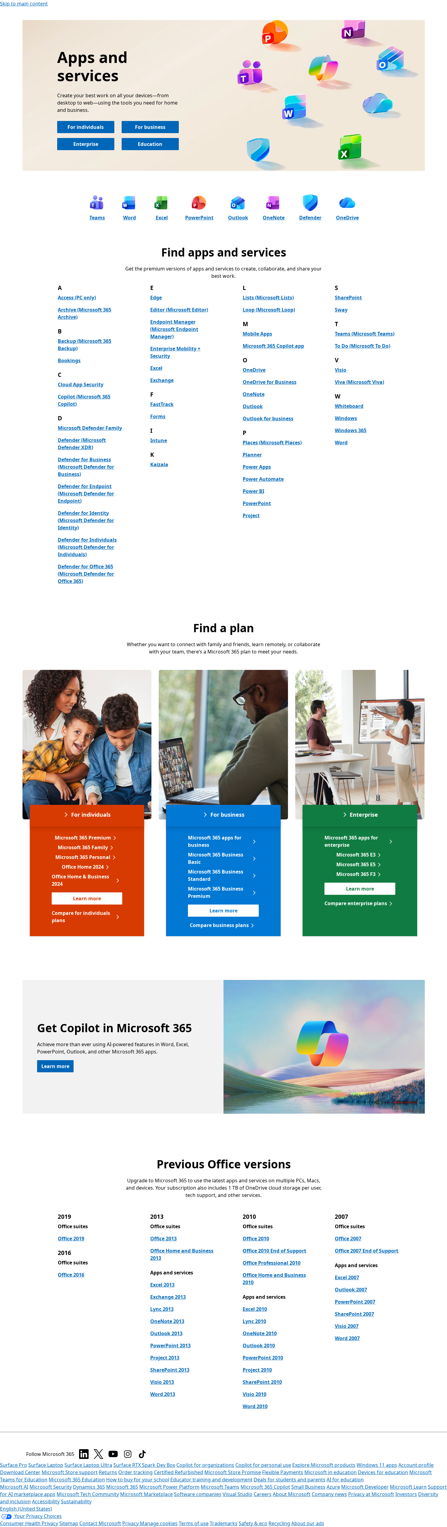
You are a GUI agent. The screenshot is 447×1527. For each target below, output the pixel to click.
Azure (333, 1487)
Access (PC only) (77, 297)
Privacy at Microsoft (371, 1494)
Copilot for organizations (205, 1465)
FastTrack (162, 404)
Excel (162, 217)
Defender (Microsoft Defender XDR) (82, 444)
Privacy (131, 1523)
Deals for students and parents (289, 1479)
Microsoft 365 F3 (356, 874)
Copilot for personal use (263, 1465)
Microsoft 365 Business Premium (215, 892)
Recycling (279, 1523)
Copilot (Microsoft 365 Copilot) (84, 400)
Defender (310, 217)
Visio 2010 (254, 1394)
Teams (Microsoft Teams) (364, 333)
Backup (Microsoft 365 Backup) (84, 345)
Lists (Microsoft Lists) (268, 297)
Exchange (162, 380)
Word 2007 (347, 1338)
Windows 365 (350, 430)
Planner (252, 454)
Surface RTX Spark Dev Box (144, 1465)
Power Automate (263, 479)
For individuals (86, 127)
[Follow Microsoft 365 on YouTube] (113, 1454)
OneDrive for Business (269, 382)
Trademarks (223, 1523)
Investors (406, 1494)
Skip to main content (24, 3)
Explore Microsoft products (323, 1465)
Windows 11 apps (377, 1465)
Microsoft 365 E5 (356, 864)
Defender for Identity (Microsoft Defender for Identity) (86, 520)
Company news (329, 1494)
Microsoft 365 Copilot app (273, 346)
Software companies (197, 1494)
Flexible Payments (282, 1472)
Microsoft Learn (408, 1487)
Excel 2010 (255, 1309)
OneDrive (347, 217)
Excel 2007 (347, 1277)
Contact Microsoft (100, 1523)
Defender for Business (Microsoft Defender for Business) (86, 466)
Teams (97, 217)
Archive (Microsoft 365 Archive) (84, 313)
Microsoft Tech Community (88, 1494)
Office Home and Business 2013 (181, 1254)
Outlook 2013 (166, 1333)
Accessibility (46, 1501)
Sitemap (68, 1523)
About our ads (307, 1523)
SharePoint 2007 (354, 1314)
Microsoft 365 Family (83, 847)
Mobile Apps (257, 333)
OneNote (274, 217)
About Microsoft (291, 1494)
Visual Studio (237, 1494)
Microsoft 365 (122, 1487)
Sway (341, 309)
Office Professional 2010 (271, 1263)
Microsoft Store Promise (232, 1472)
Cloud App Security (80, 384)
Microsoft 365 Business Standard (215, 875)
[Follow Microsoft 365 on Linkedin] (84, 1454)
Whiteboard (349, 406)
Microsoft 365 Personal (82, 857)
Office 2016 (71, 1274)
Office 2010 (256, 1238)
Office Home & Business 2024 (80, 880)
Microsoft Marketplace (146, 1494)
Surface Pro (13, 1465)
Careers (263, 1494)
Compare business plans (219, 925)
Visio (340, 370)
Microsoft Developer (365, 1487)
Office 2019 (71, 1238)
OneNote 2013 (167, 1321)
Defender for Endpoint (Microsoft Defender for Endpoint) (86, 493)
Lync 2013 (162, 1309)
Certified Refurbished (178, 1472)
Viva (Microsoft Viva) (359, 382)
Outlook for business (268, 418)
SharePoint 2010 (262, 1382)
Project (251, 515)
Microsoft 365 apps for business (214, 841)
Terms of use (194, 1523)
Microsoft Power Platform (169, 1487)
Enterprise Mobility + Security (175, 352)
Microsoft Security (50, 1487)
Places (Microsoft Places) (272, 442)
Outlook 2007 (351, 1289)
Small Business (308, 1487)
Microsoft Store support (70, 1472)
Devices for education (383, 1472)
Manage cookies (159, 1523)
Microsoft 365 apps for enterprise (351, 841)
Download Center (20, 1472)
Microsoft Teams (220, 1487)
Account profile (416, 1465)
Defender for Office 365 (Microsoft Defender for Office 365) (86, 573)
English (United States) (26, 1508)
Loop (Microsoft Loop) (269, 309)
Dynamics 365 (89, 1487)
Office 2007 (348, 1238)
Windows (346, 418)
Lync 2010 (254, 1321)
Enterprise (85, 144)
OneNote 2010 (260, 1333)
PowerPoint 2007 (355, 1301)
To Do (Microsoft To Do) (362, 346)
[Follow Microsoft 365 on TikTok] (142, 1454)
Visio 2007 (347, 1326)
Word (129, 217)
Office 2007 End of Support (366, 1250)
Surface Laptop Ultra (88, 1465)
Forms (157, 416)
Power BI (253, 491)
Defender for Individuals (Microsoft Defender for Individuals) (87, 547)
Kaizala (159, 464)
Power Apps (257, 467)
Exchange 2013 (168, 1297)
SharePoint (348, 297)
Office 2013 (163, 1238)
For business (150, 127)
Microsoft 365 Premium (83, 837)
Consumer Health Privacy (29, 1523)
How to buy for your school (137, 1479)
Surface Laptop (45, 1465)
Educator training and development (211, 1479)
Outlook (238, 217)
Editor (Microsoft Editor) (179, 309)
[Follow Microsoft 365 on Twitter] (98, 1454)
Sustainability (76, 1501)
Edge (156, 297)
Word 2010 (255, 1406)
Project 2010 (257, 1370)
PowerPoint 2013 (170, 1345)
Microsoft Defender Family (90, 428)
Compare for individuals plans (81, 917)
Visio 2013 (162, 1382)
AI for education (345, 1479)
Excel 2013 (162, 1284)
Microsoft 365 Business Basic (215, 858)
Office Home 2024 (83, 866)
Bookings (69, 360)
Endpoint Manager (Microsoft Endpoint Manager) (174, 329)
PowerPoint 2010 (263, 1357)
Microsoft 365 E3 (356, 854)
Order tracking (135, 1472)
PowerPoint (199, 217)
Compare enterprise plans (355, 903)
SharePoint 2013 (169, 1370)
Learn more (87, 898)
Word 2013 (162, 1394)
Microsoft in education (330, 1472)
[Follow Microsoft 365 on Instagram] (128, 1454)
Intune (158, 440)
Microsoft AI (14, 1487)
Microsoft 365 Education (77, 1479)
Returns (108, 1472)
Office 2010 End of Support (274, 1250)
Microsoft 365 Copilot (265, 1487)
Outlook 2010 (259, 1345)
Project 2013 (164, 1357)
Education (150, 144)
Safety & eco (253, 1523)
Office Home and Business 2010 (274, 1279)
